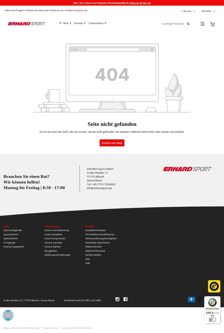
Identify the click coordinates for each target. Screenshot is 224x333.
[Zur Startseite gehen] (27, 23)
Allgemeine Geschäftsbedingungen (21, 328)
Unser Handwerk (53, 234)
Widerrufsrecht (93, 246)
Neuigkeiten (50, 250)
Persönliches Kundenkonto (99, 234)
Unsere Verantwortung (56, 230)
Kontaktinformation (95, 230)
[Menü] (218, 298)
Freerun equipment (14, 246)
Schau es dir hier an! (140, 3)
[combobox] (173, 23)
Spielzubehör (11, 238)
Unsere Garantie (53, 242)
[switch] (212, 320)
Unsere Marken (52, 246)
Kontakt (89, 226)
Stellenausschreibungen (57, 254)
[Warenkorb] (212, 24)
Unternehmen (51, 226)
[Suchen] (188, 23)
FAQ (87, 259)
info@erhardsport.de (76, 10)
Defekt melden (93, 254)
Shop (6, 226)
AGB (87, 263)
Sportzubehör (11, 234)
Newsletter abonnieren (97, 242)
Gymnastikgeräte (13, 230)
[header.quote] (203, 23)
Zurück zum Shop (112, 142)
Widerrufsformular (95, 250)
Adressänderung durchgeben (101, 238)
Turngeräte (9, 242)
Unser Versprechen (54, 238)
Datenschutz (50, 328)
